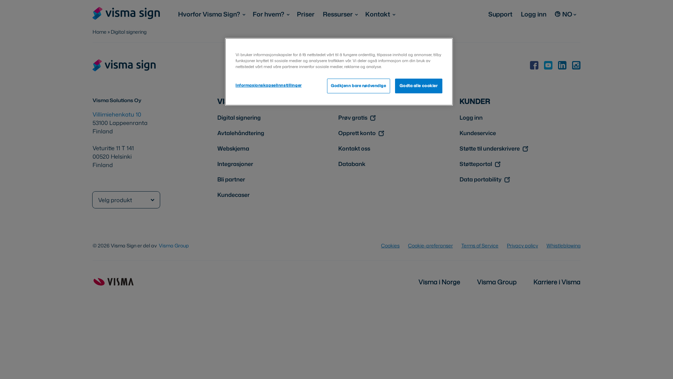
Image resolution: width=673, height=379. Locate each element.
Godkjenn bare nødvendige (358, 85)
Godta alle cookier (418, 85)
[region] (339, 72)
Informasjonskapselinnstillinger (269, 85)
